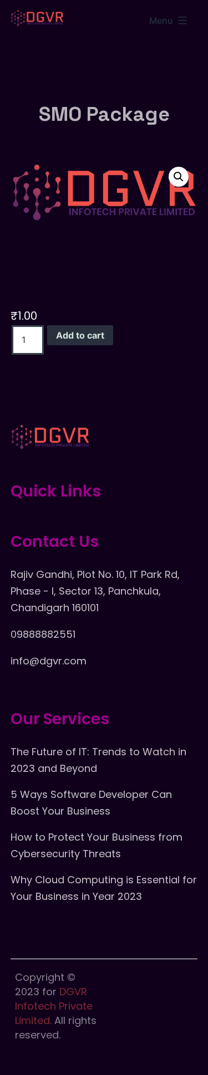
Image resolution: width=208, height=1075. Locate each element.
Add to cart (80, 335)
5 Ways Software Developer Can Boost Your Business (91, 802)
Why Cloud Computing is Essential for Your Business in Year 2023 (104, 888)
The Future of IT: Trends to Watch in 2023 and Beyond (98, 760)
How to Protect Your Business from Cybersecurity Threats (96, 845)
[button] (179, 177)
